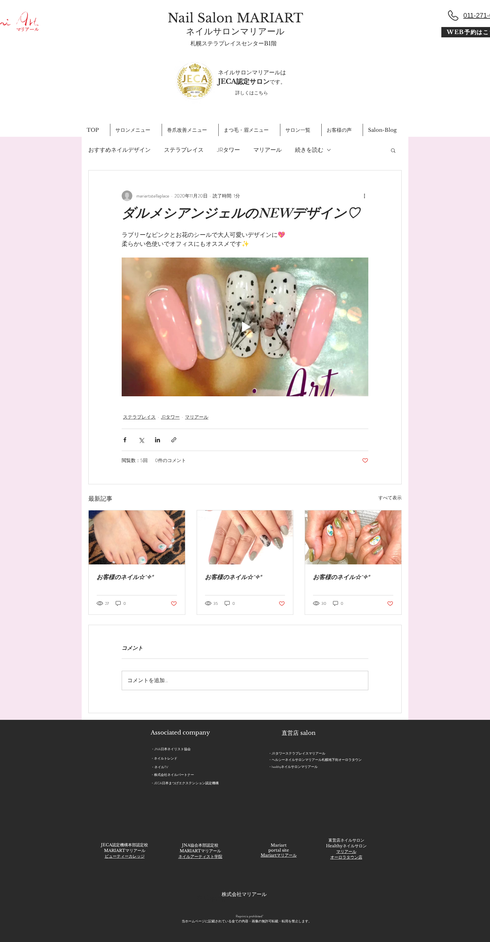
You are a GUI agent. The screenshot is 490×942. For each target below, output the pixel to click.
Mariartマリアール (279, 855)
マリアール (267, 150)
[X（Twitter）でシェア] (141, 440)
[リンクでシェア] (174, 440)
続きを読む (309, 150)
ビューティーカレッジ (125, 856)
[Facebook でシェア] (125, 440)
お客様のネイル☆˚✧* (125, 578)
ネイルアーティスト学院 (200, 856)
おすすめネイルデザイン (119, 150)
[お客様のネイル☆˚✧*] (137, 537)
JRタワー (228, 150)
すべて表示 (390, 497)
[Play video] (245, 327)
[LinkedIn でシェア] (157, 440)
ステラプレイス (184, 150)
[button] (393, 150)
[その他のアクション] (364, 196)
